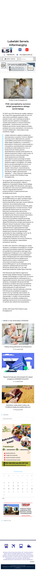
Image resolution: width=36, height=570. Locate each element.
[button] (27, 49)
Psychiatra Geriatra (18, 555)
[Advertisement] (18, 18)
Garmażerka (30, 555)
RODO (32, 561)
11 (8, 486)
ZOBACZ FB (7, 520)
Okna (24, 555)
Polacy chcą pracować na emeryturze (18, 347)
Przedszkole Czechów (27, 556)
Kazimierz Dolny (16, 552)
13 (18, 486)
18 (8, 489)
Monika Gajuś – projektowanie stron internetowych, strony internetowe (18, 558)
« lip (3, 498)
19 (13, 489)
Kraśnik (31, 552)
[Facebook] (20, 49)
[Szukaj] (34, 59)
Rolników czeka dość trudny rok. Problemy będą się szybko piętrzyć (18, 406)
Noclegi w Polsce (7, 552)
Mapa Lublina (7, 553)
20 (18, 489)
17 (4, 489)
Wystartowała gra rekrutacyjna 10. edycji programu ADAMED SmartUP (18, 378)
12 (13, 486)
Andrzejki (13, 553)
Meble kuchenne (21, 553)
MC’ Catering (25, 552)
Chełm (7, 556)
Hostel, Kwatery (17, 556)
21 (22, 489)
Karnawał (9, 555)
